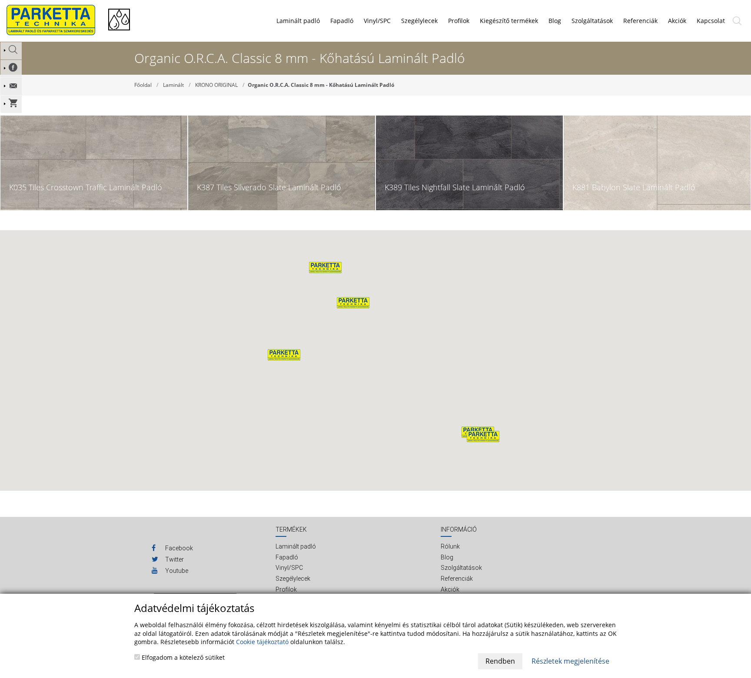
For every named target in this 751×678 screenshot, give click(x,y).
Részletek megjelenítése (570, 661)
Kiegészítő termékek (509, 21)
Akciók (450, 589)
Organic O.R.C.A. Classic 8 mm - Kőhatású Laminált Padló (321, 85)
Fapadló (341, 21)
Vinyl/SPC (377, 21)
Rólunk (450, 546)
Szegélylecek (419, 21)
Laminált (173, 85)
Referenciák (457, 578)
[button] (353, 302)
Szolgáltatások (461, 567)
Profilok (458, 21)
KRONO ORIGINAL (216, 85)
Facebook (178, 548)
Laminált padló (298, 21)
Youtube (176, 570)
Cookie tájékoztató (262, 642)
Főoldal (143, 85)
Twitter (174, 559)
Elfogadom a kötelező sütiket (182, 657)
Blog (447, 557)
